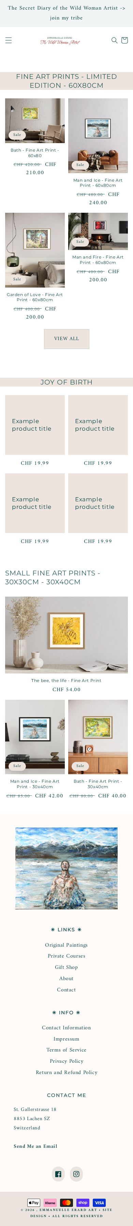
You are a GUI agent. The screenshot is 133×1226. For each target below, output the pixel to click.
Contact (66, 990)
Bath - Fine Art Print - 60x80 (35, 153)
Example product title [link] (31, 425)
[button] (8, 40)
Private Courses (67, 956)
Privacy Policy (66, 1061)
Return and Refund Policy (66, 1072)
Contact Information (66, 1028)
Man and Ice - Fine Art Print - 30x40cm (35, 784)
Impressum (66, 1039)
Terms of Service (66, 1050)
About (66, 979)
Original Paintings (66, 945)
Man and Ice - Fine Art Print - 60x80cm (98, 183)
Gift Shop (66, 967)
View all (66, 339)
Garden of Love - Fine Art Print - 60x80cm (35, 297)
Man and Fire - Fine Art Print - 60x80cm (98, 259)
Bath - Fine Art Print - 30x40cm (98, 784)
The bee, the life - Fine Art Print (66, 680)
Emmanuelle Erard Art (68, 1210)
